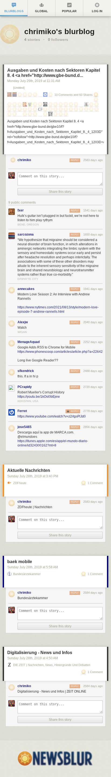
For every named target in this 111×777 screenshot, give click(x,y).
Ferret (22, 411)
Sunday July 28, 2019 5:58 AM (32, 567)
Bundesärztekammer (27, 574)
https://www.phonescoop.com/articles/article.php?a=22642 (60, 352)
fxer (21, 210)
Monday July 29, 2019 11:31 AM (33, 81)
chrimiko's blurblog (59, 31)
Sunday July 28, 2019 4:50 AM (32, 658)
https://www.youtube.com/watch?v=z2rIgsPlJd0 (52, 416)
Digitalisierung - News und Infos (39, 652)
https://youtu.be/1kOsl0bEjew (39, 397)
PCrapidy (25, 386)
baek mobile (19, 561)
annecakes (26, 288)
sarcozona (26, 234)
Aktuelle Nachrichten (28, 470)
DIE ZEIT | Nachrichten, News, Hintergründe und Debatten (51, 665)
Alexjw (23, 322)
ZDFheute (19, 483)
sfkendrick (26, 371)
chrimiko (24, 160)
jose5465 (25, 427)
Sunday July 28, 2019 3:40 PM (32, 476)
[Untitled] (19, 87)
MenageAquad (29, 342)
